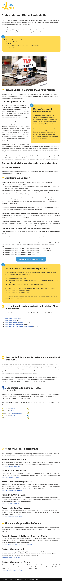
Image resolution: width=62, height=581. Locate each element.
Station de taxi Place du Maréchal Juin (15, 322)
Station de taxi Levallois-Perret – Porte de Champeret (19, 326)
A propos (37, 579)
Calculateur (20, 579)
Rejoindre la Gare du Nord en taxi (11, 466)
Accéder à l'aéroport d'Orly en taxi (11, 557)
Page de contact (12, 579)
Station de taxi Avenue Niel (12, 318)
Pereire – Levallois (16, 410)
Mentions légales (29, 579)
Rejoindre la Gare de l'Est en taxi (10, 477)
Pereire (13, 408)
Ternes (13, 415)
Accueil (5, 579)
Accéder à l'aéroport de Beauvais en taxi (12, 570)
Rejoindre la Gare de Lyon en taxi (11, 503)
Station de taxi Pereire (10, 320)
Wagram (13, 417)
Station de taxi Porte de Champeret (14, 324)
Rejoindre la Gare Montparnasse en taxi (12, 490)
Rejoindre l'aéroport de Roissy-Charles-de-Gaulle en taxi (17, 544)
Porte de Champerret (16, 413)
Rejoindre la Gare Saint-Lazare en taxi (12, 516)
